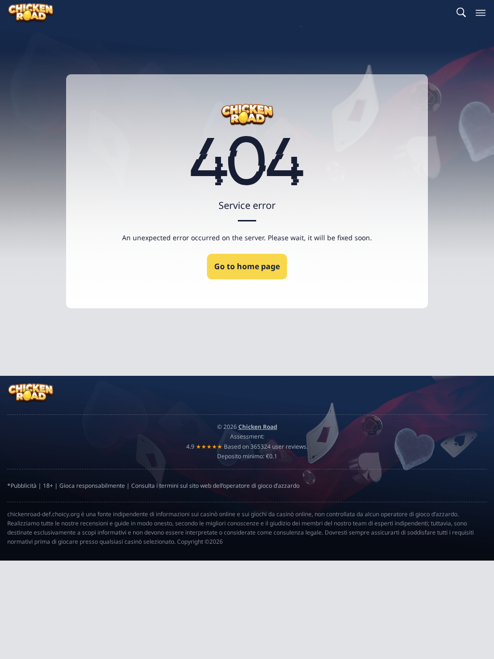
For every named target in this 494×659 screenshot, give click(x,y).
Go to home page (247, 266)
